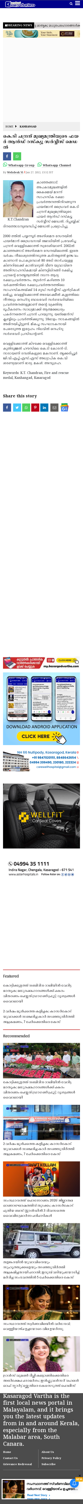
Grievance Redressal (17, 1464)
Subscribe (49, 1464)
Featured (11, 976)
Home (9, 126)
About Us (48, 1452)
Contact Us (10, 1458)
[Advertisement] (41, 80)
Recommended (16, 1036)
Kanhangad (28, 126)
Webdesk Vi (15, 172)
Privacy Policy (51, 1458)
